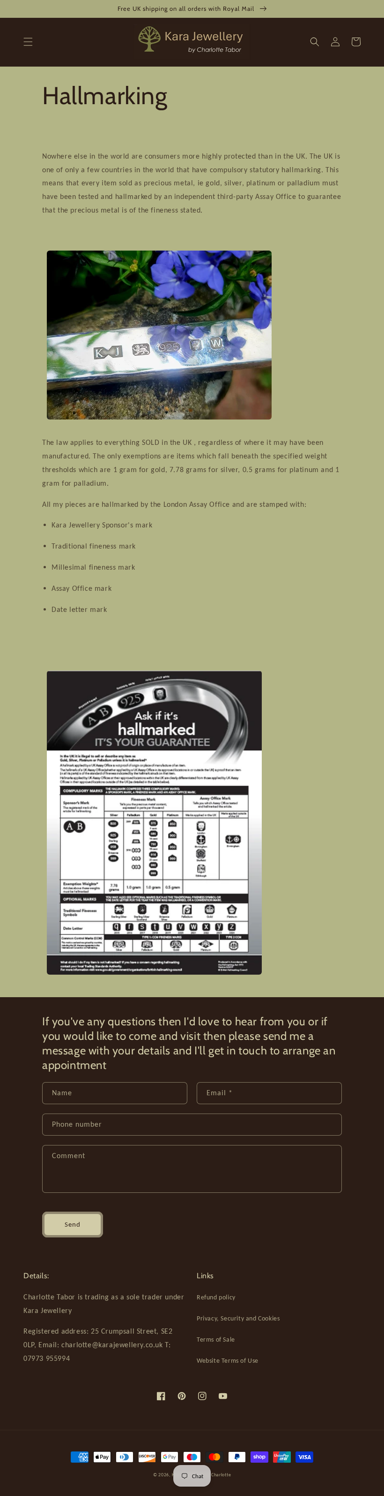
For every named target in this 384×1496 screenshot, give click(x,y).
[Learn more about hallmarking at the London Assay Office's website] (154, 976)
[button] (28, 41)
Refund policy (216, 1297)
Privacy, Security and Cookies (238, 1318)
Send (73, 1224)
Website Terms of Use (227, 1361)
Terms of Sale (216, 1339)
